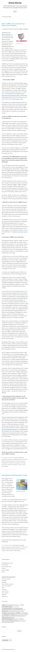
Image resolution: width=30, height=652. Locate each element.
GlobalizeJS (4, 580)
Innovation (24, 613)
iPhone (6, 614)
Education (5, 611)
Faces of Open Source (7, 566)
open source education (18, 617)
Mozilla (20, 614)
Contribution (16, 459)
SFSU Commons (5, 591)
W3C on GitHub (5, 592)
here (17, 540)
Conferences (10, 459)
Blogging (16, 605)
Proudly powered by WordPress (8, 649)
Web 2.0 (13, 461)
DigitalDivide (23, 609)
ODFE (3, 587)
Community (4, 459)
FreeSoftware (11, 613)
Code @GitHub (5, 564)
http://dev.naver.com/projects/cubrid (10, 95)
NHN (3, 86)
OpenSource (8, 461)
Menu (15, 11)
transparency (4, 620)
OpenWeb (15, 619)
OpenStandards (7, 619)
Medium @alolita (5, 570)
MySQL (3, 461)
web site (21, 249)
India (14, 545)
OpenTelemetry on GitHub (7, 584)
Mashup (17, 545)
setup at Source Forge (17, 99)
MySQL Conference (6, 34)
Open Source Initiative (7, 585)
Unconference (15, 621)
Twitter (3, 571)
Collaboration (21, 457)
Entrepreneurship (13, 611)
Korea (23, 459)
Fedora (19, 611)
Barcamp (10, 605)
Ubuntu (8, 620)
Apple (4, 605)
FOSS (20, 459)
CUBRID (26, 29)
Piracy (19, 619)
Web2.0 (15, 464)
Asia (14, 457)
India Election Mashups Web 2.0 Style (14, 475)
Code (16, 457)
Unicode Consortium (6, 578)
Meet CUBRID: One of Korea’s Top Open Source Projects (13, 24)
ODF (26, 614)
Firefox (22, 611)
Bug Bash (22, 296)
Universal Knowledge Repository (9, 429)
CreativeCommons (12, 609)
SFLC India (4, 589)
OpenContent (5, 616)
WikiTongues (4, 596)
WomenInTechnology (8, 622)
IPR (9, 614)
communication (16, 606)
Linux (26, 459)
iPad (3, 614)
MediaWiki (4, 582)
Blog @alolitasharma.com (7, 563)
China (19, 605)
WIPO (24, 621)
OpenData (21, 545)
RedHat (22, 619)
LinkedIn (3, 568)
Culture (18, 610)
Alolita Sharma (15, 3)
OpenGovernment (6, 547)
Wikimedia (4, 594)
